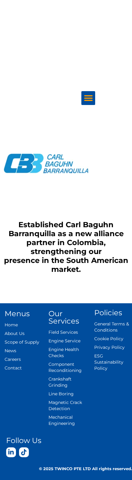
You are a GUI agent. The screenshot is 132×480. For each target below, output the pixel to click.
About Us (106, 13)
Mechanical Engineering (62, 420)
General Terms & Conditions (111, 327)
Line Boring (61, 394)
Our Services (99, 41)
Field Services (63, 332)
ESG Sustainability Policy (108, 362)
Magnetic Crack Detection (65, 405)
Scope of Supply (98, 27)
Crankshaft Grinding (60, 382)
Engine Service (64, 341)
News (111, 55)
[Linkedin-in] (11, 452)
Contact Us (110, 84)
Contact (13, 368)
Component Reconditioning (65, 367)
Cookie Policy (108, 338)
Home (11, 325)
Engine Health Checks (64, 352)
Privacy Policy (109, 347)
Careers (108, 70)
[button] (88, 98)
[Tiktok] (24, 452)
